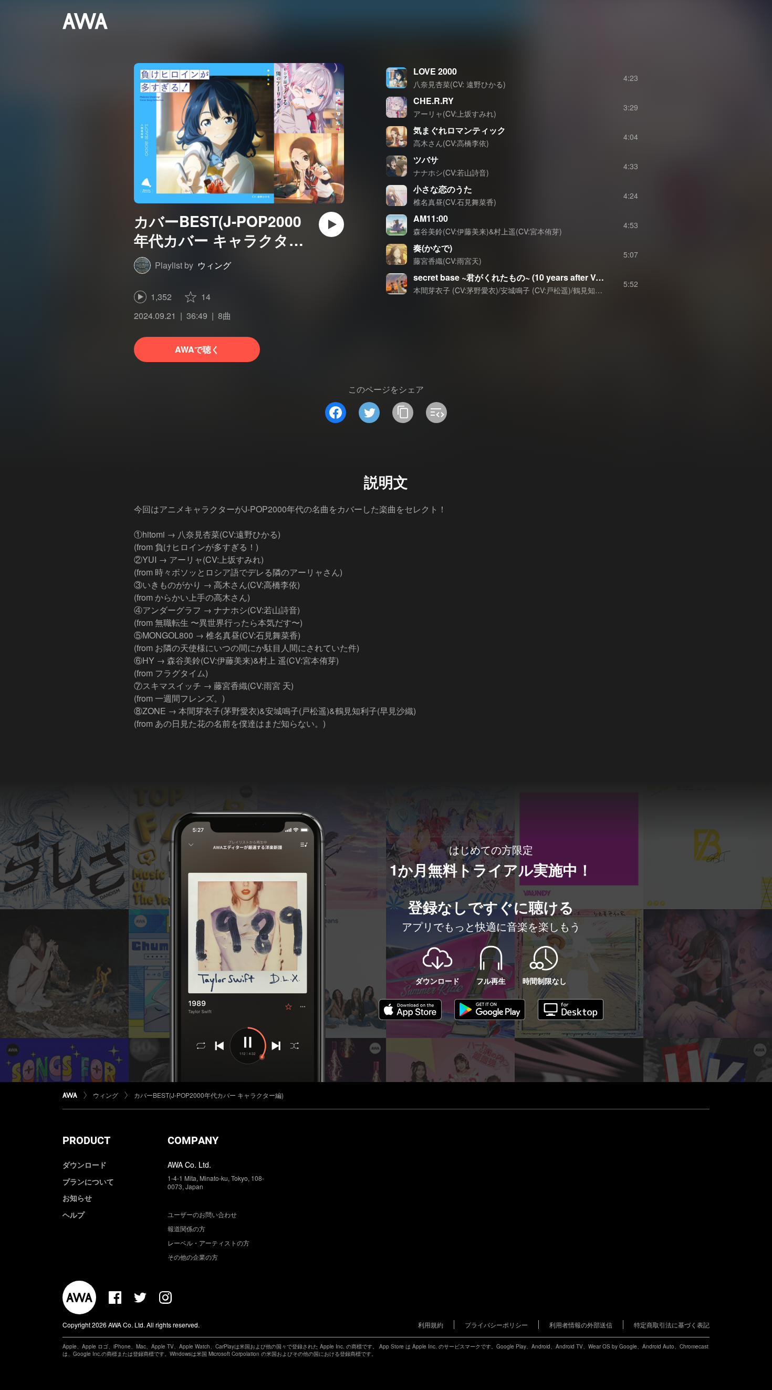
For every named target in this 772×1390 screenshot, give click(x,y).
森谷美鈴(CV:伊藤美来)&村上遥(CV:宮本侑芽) (487, 231)
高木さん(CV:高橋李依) (451, 143)
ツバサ (426, 159)
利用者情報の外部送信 (580, 1324)
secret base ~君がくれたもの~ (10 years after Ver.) (510, 277)
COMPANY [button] (193, 1140)
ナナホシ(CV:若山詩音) (451, 172)
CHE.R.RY (433, 101)
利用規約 (430, 1324)
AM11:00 (430, 218)
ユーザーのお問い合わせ (202, 1214)
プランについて (88, 1181)
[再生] (331, 224)
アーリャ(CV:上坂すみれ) (454, 113)
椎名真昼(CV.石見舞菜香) (454, 202)
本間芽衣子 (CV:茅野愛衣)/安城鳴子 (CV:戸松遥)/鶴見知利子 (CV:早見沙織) (535, 290)
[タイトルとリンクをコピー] (402, 412)
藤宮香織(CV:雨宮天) (447, 260)
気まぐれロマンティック (459, 130)
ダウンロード (84, 1164)
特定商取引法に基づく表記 (672, 1324)
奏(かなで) (432, 248)
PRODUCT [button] (86, 1140)
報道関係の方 (186, 1228)
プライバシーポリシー (496, 1324)
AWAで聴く (197, 349)
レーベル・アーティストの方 (208, 1242)
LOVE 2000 (435, 71)
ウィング (214, 265)
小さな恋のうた (442, 189)
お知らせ (77, 1197)
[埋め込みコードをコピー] (436, 412)
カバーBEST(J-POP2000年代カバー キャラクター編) (209, 1094)
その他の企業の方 (193, 1256)
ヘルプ (73, 1214)
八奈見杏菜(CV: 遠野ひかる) (459, 84)
